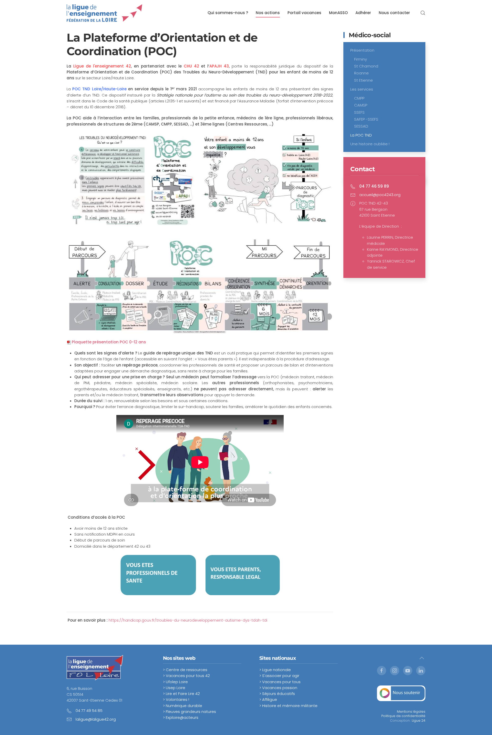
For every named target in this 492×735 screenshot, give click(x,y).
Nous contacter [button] (394, 12)
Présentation (362, 50)
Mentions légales (411, 711)
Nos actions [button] (268, 12)
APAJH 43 (219, 66)
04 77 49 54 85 (89, 710)
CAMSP (360, 105)
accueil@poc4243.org (380, 194)
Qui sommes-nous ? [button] (228, 12)
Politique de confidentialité (403, 716)
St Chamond (366, 66)
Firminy (360, 59)
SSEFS (359, 112)
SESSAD (361, 126)
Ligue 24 (418, 720)
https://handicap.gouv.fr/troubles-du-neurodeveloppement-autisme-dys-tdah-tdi (188, 620)
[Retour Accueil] (104, 13)
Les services (361, 89)
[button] (422, 13)
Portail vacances (304, 12)
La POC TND (361, 135)
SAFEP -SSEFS (366, 119)
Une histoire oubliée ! (369, 144)
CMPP (359, 98)
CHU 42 (191, 66)
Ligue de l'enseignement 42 (102, 66)
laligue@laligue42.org (96, 719)
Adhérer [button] (363, 12)
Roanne (361, 73)
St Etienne (363, 80)
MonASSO (338, 12)
